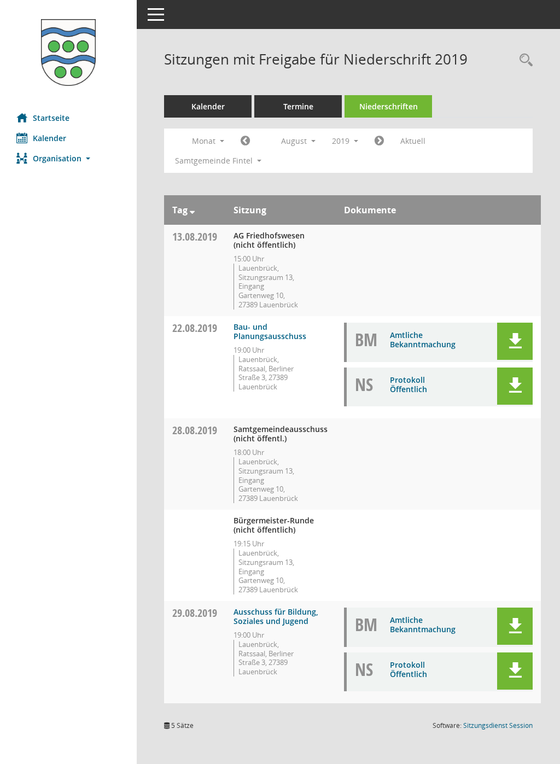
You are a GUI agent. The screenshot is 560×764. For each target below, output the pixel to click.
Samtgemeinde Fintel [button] (215, 160)
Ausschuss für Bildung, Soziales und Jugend (276, 616)
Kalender (49, 138)
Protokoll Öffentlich (408, 384)
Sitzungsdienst (498, 725)
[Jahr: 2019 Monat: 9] (379, 141)
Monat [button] (205, 141)
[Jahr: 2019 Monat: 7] (245, 141)
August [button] (295, 141)
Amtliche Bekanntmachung (423, 339)
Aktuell (412, 141)
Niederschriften (388, 106)
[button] (68, 158)
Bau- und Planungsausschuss (270, 331)
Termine (298, 106)
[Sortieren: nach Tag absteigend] (192, 210)
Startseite (51, 118)
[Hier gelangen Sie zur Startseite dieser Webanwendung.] (68, 52)
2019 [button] (342, 141)
